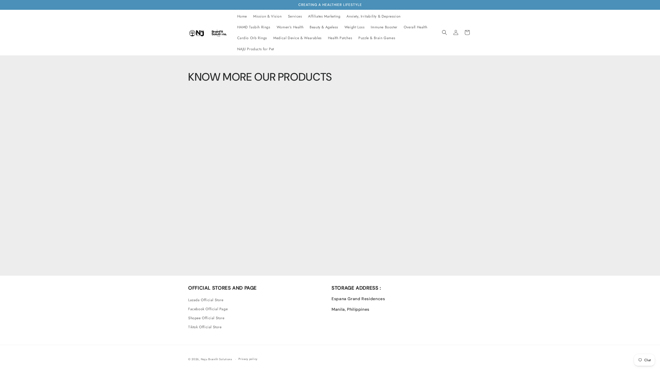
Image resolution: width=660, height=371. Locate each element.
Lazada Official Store (206, 299)
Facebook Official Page (208, 308)
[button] (444, 32)
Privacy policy (248, 359)
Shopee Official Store (206, 318)
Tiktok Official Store (205, 327)
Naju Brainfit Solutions (216, 359)
